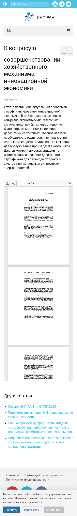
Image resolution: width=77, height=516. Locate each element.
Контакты (12, 475)
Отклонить (53, 509)
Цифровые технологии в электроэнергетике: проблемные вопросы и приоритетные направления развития (40, 442)
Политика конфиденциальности (27, 479)
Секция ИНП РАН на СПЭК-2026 (32, 406)
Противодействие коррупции (43, 475)
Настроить (31, 509)
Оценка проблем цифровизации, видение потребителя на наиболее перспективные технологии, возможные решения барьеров (40, 427)
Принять (12, 509)
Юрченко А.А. (11, 100)
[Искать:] (29, 4)
